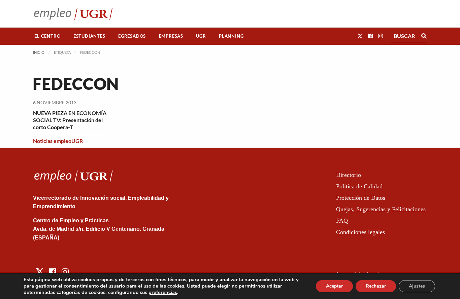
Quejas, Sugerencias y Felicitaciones (381, 209)
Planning (231, 36)
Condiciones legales (360, 232)
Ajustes (417, 286)
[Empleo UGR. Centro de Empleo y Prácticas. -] (73, 14)
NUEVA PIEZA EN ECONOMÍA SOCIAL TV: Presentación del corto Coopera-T (69, 120)
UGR (201, 36)
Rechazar (376, 286)
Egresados (132, 36)
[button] (360, 35)
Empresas (171, 36)
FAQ (342, 220)
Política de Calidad (359, 186)
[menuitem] (47, 36)
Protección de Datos (360, 197)
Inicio (38, 52)
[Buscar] (424, 36)
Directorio (348, 175)
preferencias (163, 292)
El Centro (47, 36)
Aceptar (334, 286)
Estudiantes (89, 36)
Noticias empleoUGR (58, 141)
